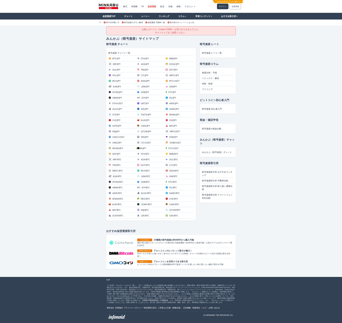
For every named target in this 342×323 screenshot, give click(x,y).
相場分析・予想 (209, 72)
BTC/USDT (174, 80)
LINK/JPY (145, 86)
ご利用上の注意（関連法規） (170, 307)
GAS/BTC (173, 215)
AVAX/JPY (145, 80)
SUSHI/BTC (117, 215)
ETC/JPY (172, 92)
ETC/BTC (172, 181)
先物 (170, 6)
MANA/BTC (117, 198)
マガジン (189, 6)
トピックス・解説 (210, 78)
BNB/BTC (173, 153)
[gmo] (122, 263)
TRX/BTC (116, 165)
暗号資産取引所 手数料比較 (215, 180)
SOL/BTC (173, 159)
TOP (108, 280)
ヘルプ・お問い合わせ (210, 307)
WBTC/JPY (174, 75)
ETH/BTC (145, 153)
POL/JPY (116, 75)
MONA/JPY (117, 148)
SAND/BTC (174, 193)
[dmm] (122, 253)
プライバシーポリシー (133, 307)
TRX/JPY (144, 69)
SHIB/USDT (175, 142)
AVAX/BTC (174, 170)
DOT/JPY (173, 69)
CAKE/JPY (145, 125)
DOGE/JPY (174, 64)
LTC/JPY (144, 75)
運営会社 (110, 307)
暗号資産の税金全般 (211, 128)
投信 (162, 6)
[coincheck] (122, 242)
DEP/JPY (116, 153)
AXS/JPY (144, 109)
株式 (125, 6)
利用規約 (119, 307)
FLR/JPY (173, 120)
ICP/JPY (145, 97)
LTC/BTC (173, 165)
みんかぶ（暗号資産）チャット (217, 152)
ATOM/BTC (117, 181)
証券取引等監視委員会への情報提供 (155, 300)
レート (144, 16)
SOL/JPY (116, 69)
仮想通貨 (152, 6)
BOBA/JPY (141, 148)
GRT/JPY (145, 103)
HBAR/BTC (117, 187)
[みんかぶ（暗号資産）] (108, 6)
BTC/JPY (116, 58)
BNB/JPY (173, 58)
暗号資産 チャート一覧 (119, 52)
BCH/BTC (145, 170)
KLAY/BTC (117, 204)
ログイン (222, 6)
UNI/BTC (173, 176)
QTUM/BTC (174, 210)
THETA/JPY (146, 114)
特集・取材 (207, 83)
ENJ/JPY (116, 131)
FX (142, 6)
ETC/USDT (173, 148)
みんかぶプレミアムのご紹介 (227, 1)
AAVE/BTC (117, 193)
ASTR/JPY (116, 125)
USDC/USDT (118, 137)
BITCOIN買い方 (112, 22)
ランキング (164, 16)
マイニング (207, 89)
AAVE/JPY (173, 103)
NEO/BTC (145, 198)
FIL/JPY (172, 97)
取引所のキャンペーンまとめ (182, 22)
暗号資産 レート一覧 (212, 52)
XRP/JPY (117, 64)
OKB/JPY (145, 92)
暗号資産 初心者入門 (212, 108)
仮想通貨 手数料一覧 (156, 22)
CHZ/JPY (116, 120)
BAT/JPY (173, 125)
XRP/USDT (175, 131)
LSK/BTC (145, 215)
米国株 (134, 6)
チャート (128, 16)
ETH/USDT (117, 103)
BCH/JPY (116, 80)
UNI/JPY (173, 86)
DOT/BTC (145, 165)
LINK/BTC (145, 176)
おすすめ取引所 (228, 16)
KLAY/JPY (145, 120)
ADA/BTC (145, 159)
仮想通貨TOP (109, 16)
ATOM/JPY (117, 92)
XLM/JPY (117, 86)
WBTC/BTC (117, 170)
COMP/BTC (146, 204)
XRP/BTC (117, 159)
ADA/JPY (145, 64)
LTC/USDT (146, 142)
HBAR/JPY (117, 97)
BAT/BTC (116, 210)
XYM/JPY (173, 137)
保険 (178, 6)
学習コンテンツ (202, 16)
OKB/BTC (145, 181)
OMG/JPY (117, 142)
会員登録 (235, 6)
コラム (181, 16)
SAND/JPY (174, 109)
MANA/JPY (174, 114)
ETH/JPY (145, 58)
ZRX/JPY (144, 137)
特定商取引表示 (150, 307)
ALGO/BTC (146, 193)
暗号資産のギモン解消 (133, 22)
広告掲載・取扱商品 (191, 307)
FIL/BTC (173, 187)
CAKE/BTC (174, 204)
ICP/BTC (146, 187)
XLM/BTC (117, 176)
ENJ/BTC (145, 210)
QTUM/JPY (146, 131)
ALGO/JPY (117, 109)
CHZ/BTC (173, 198)
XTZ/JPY (116, 114)
